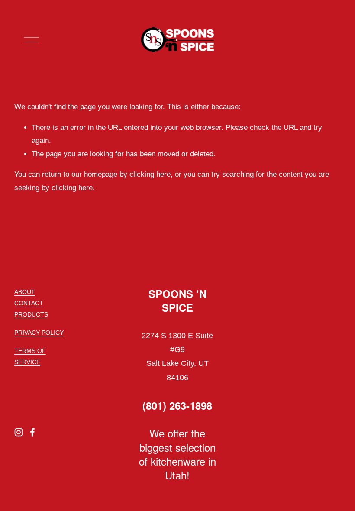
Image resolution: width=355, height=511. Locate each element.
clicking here (150, 174)
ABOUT (24, 291)
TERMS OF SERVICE (30, 356)
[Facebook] (32, 432)
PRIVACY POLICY (39, 332)
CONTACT (28, 303)
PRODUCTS (31, 314)
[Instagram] (18, 432)
